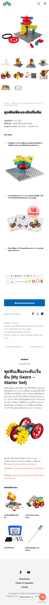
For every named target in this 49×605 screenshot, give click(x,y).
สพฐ (40, 335)
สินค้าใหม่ (29, 326)
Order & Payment (24, 583)
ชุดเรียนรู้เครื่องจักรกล (11, 516)
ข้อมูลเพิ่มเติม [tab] (24, 363)
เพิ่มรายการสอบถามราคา (24, 303)
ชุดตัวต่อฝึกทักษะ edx (11, 105)
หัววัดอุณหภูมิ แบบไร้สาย (32, 548)
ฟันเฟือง (35, 335)
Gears (13, 335)
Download (24, 578)
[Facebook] (34, 314)
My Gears (21, 335)
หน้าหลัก (6, 103)
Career (24, 587)
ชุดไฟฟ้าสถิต (9, 547)
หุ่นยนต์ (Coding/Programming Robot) (26, 103)
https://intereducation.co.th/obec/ (22, 464)
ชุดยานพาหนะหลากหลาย (32, 516)
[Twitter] (38, 314)
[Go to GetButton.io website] (42, 602)
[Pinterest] (43, 314)
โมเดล (6, 338)
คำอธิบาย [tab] (24, 359)
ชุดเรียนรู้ (29, 335)
